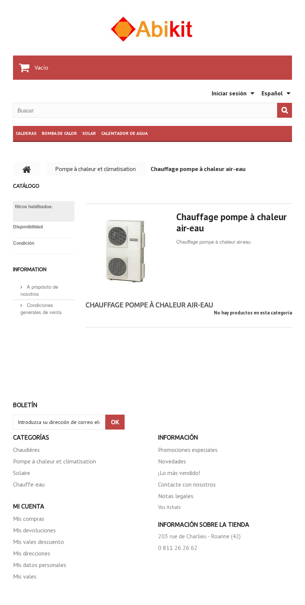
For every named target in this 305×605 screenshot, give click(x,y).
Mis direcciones (31, 553)
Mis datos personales (39, 564)
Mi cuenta (28, 506)
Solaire (21, 472)
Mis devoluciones (34, 530)
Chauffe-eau (29, 484)
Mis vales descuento (38, 541)
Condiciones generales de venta (40, 308)
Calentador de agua (124, 133)
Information (29, 269)
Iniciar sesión (229, 93)
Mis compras (28, 518)
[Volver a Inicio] (26, 168)
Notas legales (175, 496)
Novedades (172, 461)
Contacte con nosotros (187, 484)
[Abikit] (152, 29)
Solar (89, 133)
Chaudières (26, 449)
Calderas (26, 133)
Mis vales (24, 576)
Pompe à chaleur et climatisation (54, 461)
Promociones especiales (188, 449)
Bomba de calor (59, 133)
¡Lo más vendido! (179, 472)
